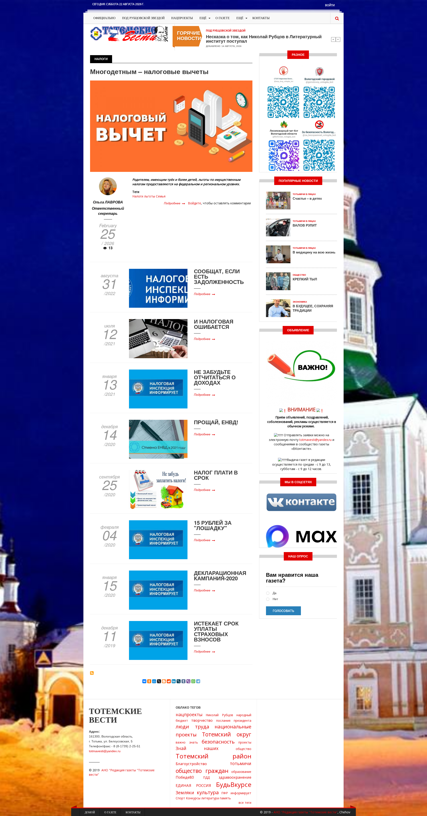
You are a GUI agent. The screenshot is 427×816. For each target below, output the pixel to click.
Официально (104, 18)
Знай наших (197, 748)
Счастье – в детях (307, 198)
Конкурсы (193, 798)
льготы (149, 196)
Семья (160, 196)
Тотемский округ (227, 734)
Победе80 (185, 777)
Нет (275, 599)
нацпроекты (189, 714)
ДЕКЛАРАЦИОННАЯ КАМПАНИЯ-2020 (220, 575)
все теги (245, 802)
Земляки (185, 793)
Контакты (261, 18)
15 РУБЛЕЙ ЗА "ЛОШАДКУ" (213, 525)
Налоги (137, 196)
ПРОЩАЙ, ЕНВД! (216, 422)
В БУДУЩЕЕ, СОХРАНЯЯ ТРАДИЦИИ (313, 308)
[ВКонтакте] (144, 681)
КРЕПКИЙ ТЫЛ (305, 279)
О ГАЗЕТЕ (223, 18)
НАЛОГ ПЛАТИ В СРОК (216, 474)
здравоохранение (235, 777)
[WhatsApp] (193, 681)
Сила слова (218, 36)
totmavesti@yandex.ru (315, 440)
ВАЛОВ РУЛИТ (305, 225)
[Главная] (129, 33)
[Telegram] (198, 681)
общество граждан (202, 770)
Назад (333, 39)
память (225, 798)
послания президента (233, 720)
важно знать (187, 742)
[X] (159, 681)
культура (208, 792)
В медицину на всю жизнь (314, 252)
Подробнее (174, 203)
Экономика (300, 302)
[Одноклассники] (149, 681)
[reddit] (169, 681)
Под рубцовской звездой (143, 18)
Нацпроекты (182, 18)
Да (274, 593)
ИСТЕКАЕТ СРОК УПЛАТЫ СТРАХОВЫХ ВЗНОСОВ (216, 631)
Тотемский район (213, 756)
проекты (244, 742)
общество (243, 749)
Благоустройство (191, 763)
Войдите (194, 203)
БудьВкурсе (233, 784)
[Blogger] (164, 681)
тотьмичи (240, 763)
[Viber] (188, 681)
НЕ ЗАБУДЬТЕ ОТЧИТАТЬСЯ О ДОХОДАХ (215, 377)
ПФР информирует (236, 793)
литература (210, 798)
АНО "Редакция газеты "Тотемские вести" (306, 812)
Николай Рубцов (219, 715)
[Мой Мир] (154, 681)
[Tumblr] (183, 681)
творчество (202, 720)
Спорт (180, 798)
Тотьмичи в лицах (304, 194)
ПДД (206, 777)
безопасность (218, 741)
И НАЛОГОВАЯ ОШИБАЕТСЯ (213, 324)
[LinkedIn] (174, 681)
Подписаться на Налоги (92, 673)
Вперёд (338, 39)
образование (241, 772)
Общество (299, 275)
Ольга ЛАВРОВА (108, 202)
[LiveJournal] (179, 681)
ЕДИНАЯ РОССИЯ (193, 785)
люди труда (192, 726)
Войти (330, 5)
